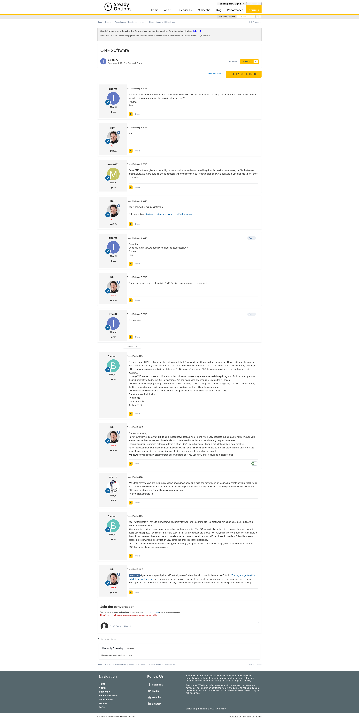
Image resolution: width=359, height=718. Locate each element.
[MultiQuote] (131, 114)
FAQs (102, 707)
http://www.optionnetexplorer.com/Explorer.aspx (168, 214)
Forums (254, 10)
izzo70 (114, 60)
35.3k (114, 151)
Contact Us (190, 709)
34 (114, 379)
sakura (113, 477)
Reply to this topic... (124, 626)
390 (114, 112)
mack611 (112, 164)
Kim (112, 127)
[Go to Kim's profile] (113, 137)
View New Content (227, 17)
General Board (135, 63)
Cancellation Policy (218, 709)
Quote (137, 114)
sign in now (154, 612)
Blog (218, 10)
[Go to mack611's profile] (113, 174)
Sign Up (254, 4)
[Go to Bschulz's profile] (113, 365)
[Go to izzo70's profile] (103, 61)
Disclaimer (202, 709)
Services (185, 10)
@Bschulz (134, 575)
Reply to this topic (244, 74)
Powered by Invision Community (245, 716)
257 (114, 500)
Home (154, 10)
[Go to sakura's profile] (113, 486)
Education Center (108, 695)
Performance (235, 10)
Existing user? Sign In (231, 4)
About (168, 10)
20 (114, 188)
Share (234, 62)
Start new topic (214, 74)
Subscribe (204, 10)
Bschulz (113, 356)
